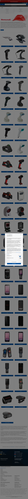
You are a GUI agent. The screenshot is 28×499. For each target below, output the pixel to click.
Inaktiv (20, 258)
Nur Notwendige (14, 261)
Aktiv (20, 256)
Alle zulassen (14, 263)
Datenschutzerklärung (18, 252)
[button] (20, 256)
